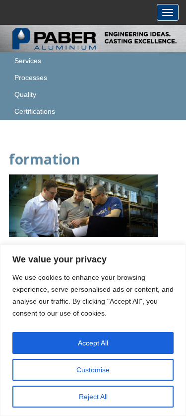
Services (27, 61)
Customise (93, 370)
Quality (25, 94)
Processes (30, 78)
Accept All (93, 343)
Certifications (34, 111)
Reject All (93, 397)
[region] (93, 330)
